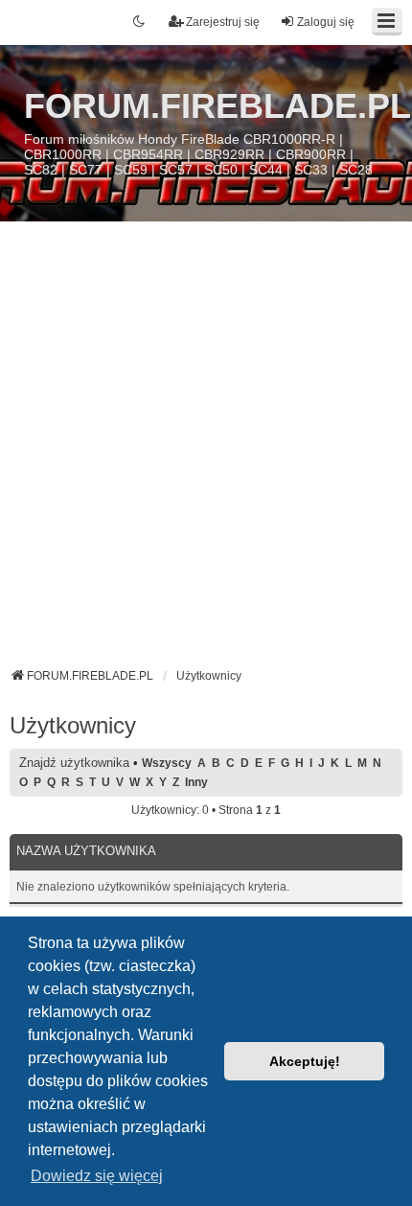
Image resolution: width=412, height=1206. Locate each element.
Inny (196, 782)
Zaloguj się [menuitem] (326, 22)
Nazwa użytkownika (86, 851)
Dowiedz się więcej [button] (97, 1176)
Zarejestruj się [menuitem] (223, 22)
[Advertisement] (206, 451)
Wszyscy (167, 763)
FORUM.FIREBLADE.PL (217, 106)
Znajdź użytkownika (74, 762)
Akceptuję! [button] (304, 1061)
